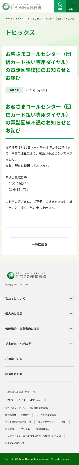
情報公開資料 (43, 428)
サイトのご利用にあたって (18, 421)
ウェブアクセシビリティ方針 (52, 421)
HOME (8, 18)
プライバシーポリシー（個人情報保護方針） (27, 408)
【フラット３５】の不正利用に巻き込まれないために (31, 435)
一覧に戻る (39, 244)
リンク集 (25, 428)
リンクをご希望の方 (46, 415)
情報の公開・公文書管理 (17, 415)
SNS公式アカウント (15, 442)
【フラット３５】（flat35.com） (24, 400)
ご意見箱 (9, 428)
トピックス (21, 18)
